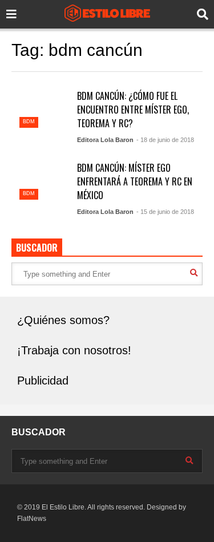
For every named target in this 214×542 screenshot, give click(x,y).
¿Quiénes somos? (63, 320)
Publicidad (42, 380)
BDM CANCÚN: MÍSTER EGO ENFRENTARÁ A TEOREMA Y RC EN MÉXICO (134, 181)
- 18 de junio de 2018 (165, 139)
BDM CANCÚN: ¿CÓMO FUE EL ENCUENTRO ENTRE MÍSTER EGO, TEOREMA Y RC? (133, 109)
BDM (29, 121)
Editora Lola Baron (105, 139)
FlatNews (31, 519)
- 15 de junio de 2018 (165, 211)
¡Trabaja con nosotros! (74, 350)
